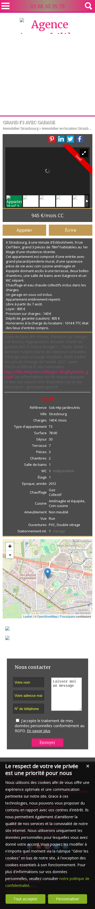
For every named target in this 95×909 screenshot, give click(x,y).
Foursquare (67, 616)
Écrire (70, 230)
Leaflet (27, 616)
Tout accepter (25, 898)
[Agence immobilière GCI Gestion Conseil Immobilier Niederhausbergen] (47, 103)
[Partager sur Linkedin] (61, 139)
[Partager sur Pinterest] (51, 139)
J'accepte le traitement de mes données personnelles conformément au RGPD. (49, 725)
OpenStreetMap (47, 616)
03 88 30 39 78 (47, 6)
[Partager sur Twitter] (70, 139)
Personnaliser (67, 898)
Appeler (24, 230)
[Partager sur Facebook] (79, 139)
